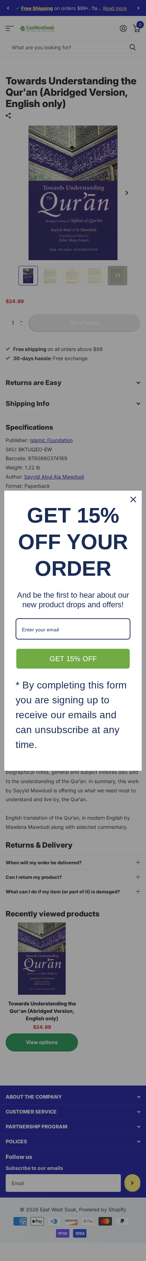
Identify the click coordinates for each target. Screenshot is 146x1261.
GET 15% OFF (73, 659)
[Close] (133, 499)
